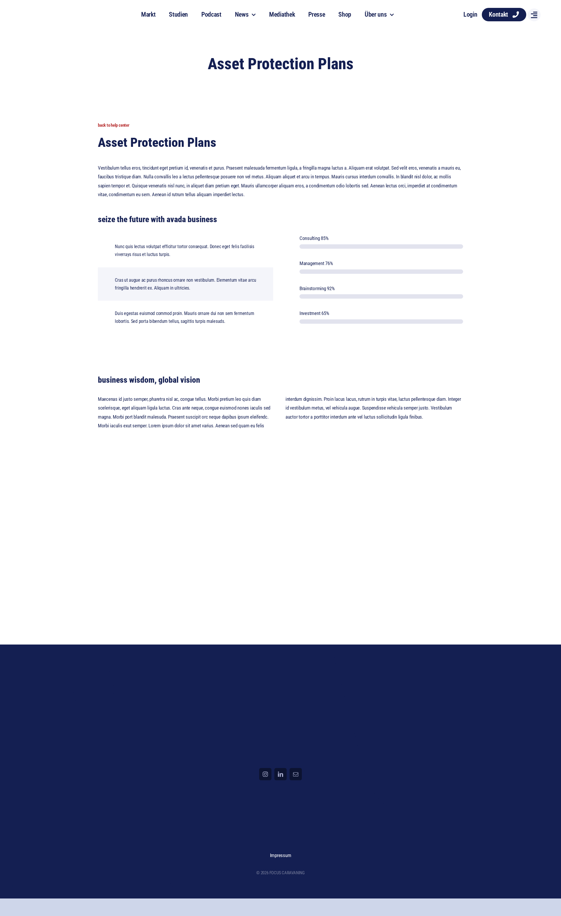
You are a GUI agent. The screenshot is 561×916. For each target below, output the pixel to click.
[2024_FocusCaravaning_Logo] (50, 8)
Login (470, 14)
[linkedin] (280, 774)
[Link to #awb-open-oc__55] (534, 14)
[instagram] (265, 774)
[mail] (296, 774)
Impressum (280, 855)
